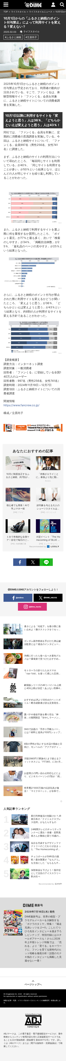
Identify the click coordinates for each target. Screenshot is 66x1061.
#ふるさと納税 (13, 37)
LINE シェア (46, 562)
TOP (6, 11)
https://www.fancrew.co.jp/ (21, 405)
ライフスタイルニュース (40, 11)
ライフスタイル (18, 11)
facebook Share (19, 562)
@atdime (20, 598)
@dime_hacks (35, 607)
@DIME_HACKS (50, 598)
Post (33, 562)
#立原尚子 (31, 37)
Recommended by (37, 546)
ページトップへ (33, 984)
